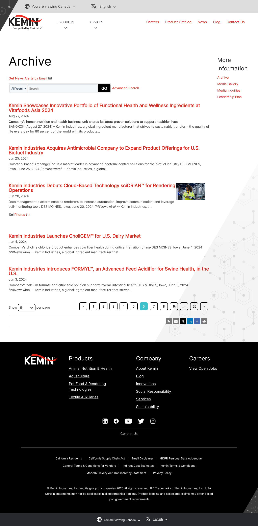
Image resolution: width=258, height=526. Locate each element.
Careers (152, 22)
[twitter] (141, 421)
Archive (223, 77)
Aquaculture (79, 376)
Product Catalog (178, 22)
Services (143, 399)
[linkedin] (105, 421)
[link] (25, 22)
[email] (176, 321)
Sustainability (147, 407)
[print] (204, 321)
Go (104, 88)
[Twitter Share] (183, 321)
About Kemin (147, 368)
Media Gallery (227, 84)
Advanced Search (125, 88)
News (202, 22)
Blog (216, 22)
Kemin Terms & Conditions (177, 466)
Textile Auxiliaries (84, 397)
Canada (64, 7)
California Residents (68, 458)
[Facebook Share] (197, 321)
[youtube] (128, 421)
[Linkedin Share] (190, 321)
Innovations (146, 384)
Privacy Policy (162, 473)
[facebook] (116, 421)
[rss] (169, 321)
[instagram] (152, 421)
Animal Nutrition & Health (90, 368)
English (105, 7)
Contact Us (236, 22)
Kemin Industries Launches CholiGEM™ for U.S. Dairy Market (75, 236)
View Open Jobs (203, 368)
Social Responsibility (153, 391)
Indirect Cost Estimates (138, 466)
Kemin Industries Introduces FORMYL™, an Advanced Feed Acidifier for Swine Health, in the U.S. (109, 271)
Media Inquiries (228, 90)
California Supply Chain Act (107, 458)
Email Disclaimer (142, 458)
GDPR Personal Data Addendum (181, 458)
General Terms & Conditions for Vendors (89, 466)
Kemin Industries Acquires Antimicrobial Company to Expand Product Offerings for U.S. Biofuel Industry (104, 150)
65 (194, 306)
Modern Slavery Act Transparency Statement (116, 473)
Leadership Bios (229, 97)
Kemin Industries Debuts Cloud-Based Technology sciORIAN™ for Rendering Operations (92, 188)
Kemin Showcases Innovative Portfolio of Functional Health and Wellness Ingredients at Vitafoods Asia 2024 (104, 108)
